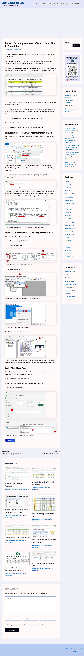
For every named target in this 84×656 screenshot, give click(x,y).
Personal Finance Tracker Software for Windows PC (71, 131)
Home (38, 3)
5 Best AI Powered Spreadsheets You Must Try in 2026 (70, 164)
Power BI (67, 293)
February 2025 (69, 222)
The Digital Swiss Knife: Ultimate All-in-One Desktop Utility (72, 147)
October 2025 (69, 200)
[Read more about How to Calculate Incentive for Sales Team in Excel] (44, 531)
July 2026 (68, 184)
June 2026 (68, 187)
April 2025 (68, 216)
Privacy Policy (70, 649)
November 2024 (70, 228)
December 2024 (70, 225)
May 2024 (68, 244)
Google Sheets (54, 3)
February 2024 (69, 253)
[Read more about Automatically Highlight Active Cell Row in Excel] (44, 473)
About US (79, 649)
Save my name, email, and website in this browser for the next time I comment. (27, 625)
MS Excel (44, 3)
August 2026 (69, 181)
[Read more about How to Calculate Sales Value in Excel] (17, 530)
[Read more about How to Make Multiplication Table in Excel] (44, 502)
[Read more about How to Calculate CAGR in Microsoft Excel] (44, 556)
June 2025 (68, 209)
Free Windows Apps (71, 284)
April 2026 (68, 191)
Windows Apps (65, 3)
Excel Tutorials (69, 278)
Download (10, 440)
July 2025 (68, 206)
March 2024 (68, 250)
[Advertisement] (42, 20)
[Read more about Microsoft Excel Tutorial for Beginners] (17, 474)
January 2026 (69, 197)
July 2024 (68, 237)
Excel (66, 275)
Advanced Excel (70, 271)
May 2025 (68, 212)
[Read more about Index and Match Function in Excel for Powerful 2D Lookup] (17, 558)
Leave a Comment (10, 515)
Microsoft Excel (16, 489)
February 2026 (69, 194)
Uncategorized (69, 300)
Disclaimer (75, 651)
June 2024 (68, 241)
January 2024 (69, 256)
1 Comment (8, 489)
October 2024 (69, 231)
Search (67, 42)
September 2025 (70, 203)
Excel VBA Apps (76, 3)
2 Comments (35, 487)
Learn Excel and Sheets (13, 2)
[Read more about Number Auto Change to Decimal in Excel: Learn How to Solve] (17, 500)
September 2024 (70, 234)
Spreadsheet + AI (70, 296)
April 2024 (68, 247)
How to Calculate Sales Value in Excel (17, 538)
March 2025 (68, 219)
